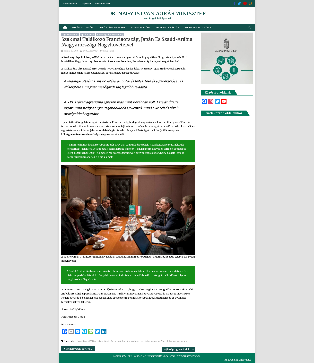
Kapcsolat (86, 3)
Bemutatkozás (70, 3)
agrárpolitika (87, 34)
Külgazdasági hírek (197, 27)
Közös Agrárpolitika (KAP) (110, 34)
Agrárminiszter (70, 34)
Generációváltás (167, 27)
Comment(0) (108, 51)
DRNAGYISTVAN (90, 51)
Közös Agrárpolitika (114, 341)
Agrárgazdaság (82, 27)
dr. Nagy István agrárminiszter (157, 13)
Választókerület (102, 3)
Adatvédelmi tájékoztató (238, 359)
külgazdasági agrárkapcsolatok (143, 341)
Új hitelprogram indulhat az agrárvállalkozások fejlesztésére (179, 349)
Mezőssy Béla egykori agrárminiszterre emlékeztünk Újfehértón (80, 348)
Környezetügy (140, 27)
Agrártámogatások (112, 27)
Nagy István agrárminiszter (176, 341)
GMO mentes (95, 341)
